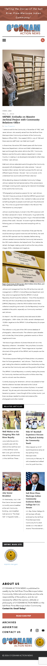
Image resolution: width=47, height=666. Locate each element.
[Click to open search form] (43, 40)
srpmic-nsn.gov (11, 564)
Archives (9, 622)
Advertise (10, 627)
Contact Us (11, 632)
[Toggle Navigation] (4, 40)
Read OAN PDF (23, 616)
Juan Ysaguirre (10, 126)
